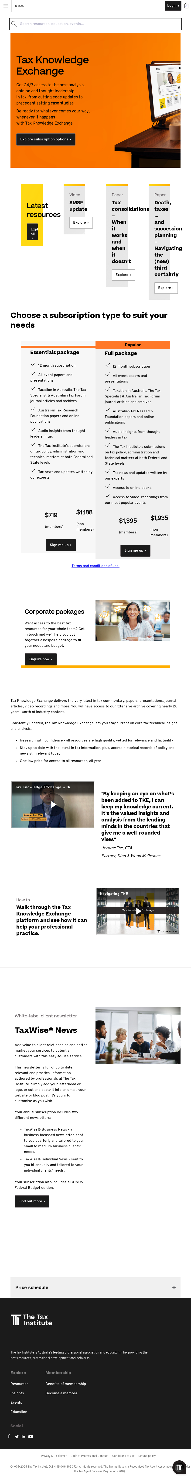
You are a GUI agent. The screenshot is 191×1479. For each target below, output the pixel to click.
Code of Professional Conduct (89, 1456)
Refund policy (147, 1456)
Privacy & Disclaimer (54, 1456)
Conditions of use (123, 1456)
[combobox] (95, 24)
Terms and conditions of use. (95, 566)
